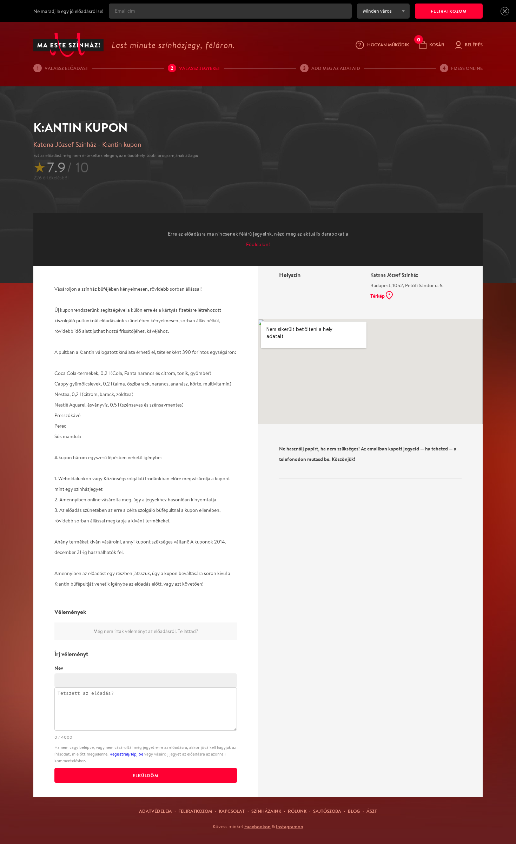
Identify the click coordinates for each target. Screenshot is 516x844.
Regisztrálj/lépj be (126, 754)
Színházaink (266, 811)
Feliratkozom (195, 811)
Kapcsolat (232, 811)
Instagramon (289, 826)
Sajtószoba (327, 811)
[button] (505, 11)
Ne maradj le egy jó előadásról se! (68, 11)
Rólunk (297, 811)
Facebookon (257, 826)
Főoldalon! (258, 244)
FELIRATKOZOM (449, 11)
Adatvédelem (155, 811)
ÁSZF (371, 811)
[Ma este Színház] (68, 45)
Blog (354, 811)
